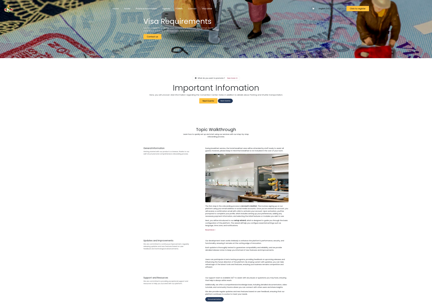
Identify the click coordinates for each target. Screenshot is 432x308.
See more (231, 78)
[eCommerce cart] (313, 8)
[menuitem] (115, 8)
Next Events (208, 100)
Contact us (152, 36)
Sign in (340, 8)
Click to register (358, 8)
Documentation (214, 299)
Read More (210, 230)
